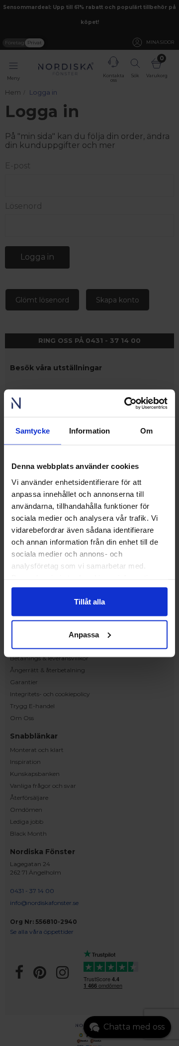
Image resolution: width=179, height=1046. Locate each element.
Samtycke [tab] (32, 431)
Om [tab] (146, 431)
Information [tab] (89, 431)
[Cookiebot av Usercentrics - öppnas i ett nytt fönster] (126, 403)
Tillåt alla (89, 602)
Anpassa (84, 634)
